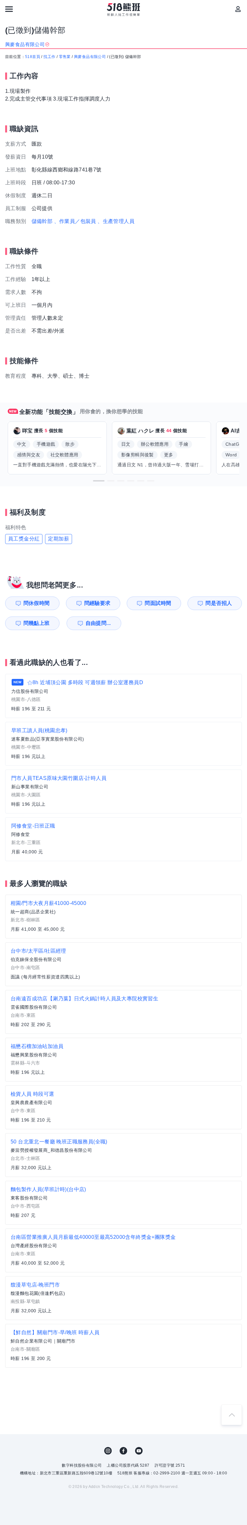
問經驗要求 (97, 603)
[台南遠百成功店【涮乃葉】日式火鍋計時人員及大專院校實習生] (123, 1012)
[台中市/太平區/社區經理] (123, 964)
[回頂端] (231, 1414)
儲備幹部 (42, 221)
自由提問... (98, 623)
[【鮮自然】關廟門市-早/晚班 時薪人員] (123, 1345)
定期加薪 (58, 538)
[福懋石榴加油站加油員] (123, 1059)
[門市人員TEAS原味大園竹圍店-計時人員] (123, 791)
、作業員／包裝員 (75, 221)
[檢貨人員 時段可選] (123, 1107)
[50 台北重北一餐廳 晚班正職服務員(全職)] (123, 1155)
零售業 (65, 56)
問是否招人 (219, 603)
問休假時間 (36, 603)
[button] (99, 480)
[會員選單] (238, 9)
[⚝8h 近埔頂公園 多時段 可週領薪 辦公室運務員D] (123, 696)
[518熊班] (123, 9)
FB (123, 1451)
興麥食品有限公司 (90, 56)
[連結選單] (9, 9)
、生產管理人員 (115, 221)
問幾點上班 (36, 623)
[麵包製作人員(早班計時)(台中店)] (123, 1202)
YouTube (139, 1451)
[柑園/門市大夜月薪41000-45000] (123, 916)
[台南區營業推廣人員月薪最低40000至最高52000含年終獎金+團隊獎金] (123, 1250)
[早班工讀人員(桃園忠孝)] (123, 743)
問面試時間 (158, 603)
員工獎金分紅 (24, 538)
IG (108, 1451)
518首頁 (32, 56)
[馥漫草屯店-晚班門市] (123, 1298)
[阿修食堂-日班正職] (123, 839)
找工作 (49, 56)
